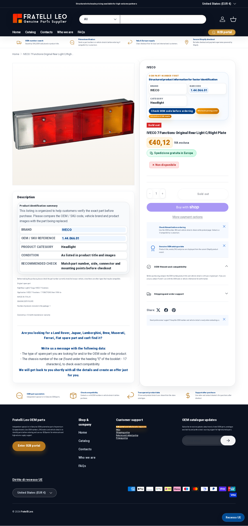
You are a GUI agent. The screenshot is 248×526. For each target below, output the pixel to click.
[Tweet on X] (158, 310)
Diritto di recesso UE (27, 480)
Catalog (30, 32)
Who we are (65, 32)
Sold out (203, 194)
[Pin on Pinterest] (174, 310)
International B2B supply (160, 116)
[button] (233, 19)
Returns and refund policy (127, 435)
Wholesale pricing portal (208, 111)
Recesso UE (233, 517)
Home (16, 32)
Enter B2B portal (29, 445)
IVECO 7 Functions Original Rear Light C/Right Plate (48, 54)
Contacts (46, 32)
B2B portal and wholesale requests (131, 427)
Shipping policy (123, 432)
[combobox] (142, 19)
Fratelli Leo (27, 511)
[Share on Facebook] (166, 310)
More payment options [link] (187, 217)
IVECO (151, 67)
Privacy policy (122, 438)
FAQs (81, 32)
